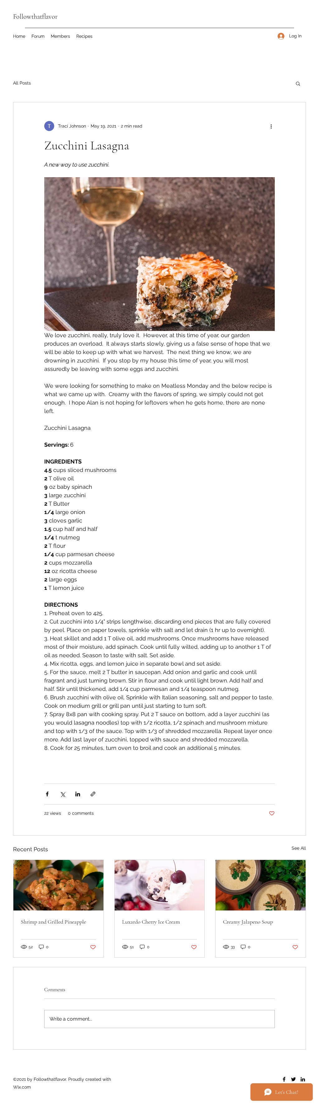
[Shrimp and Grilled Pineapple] (58, 885)
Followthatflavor (35, 16)
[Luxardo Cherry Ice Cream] (160, 885)
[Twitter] (293, 1079)
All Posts (22, 82)
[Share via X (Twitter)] (62, 794)
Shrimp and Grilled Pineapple (53, 921)
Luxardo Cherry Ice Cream (151, 921)
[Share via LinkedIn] (78, 794)
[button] (298, 83)
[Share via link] (93, 794)
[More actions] (271, 126)
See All (299, 848)
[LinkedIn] (303, 1079)
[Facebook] (284, 1079)
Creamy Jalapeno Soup (248, 921)
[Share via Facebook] (47, 794)
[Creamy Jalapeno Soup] (261, 885)
